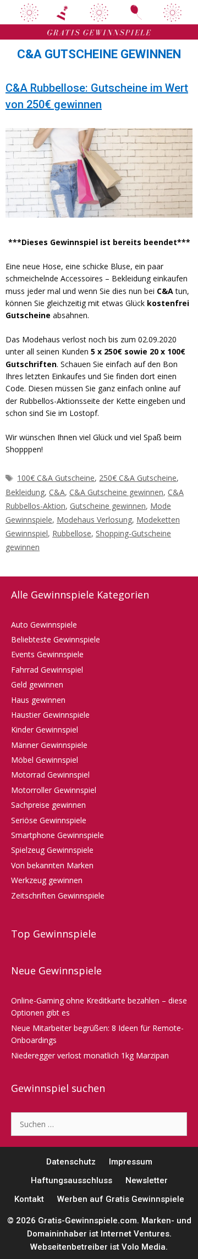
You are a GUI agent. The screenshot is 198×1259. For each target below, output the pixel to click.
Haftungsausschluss (71, 1180)
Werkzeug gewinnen (46, 880)
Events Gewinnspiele (47, 654)
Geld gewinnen (37, 684)
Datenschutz (71, 1162)
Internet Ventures (135, 1234)
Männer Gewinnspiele (49, 745)
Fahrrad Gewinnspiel (47, 669)
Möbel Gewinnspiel (44, 760)
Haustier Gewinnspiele (50, 714)
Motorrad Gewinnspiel (50, 774)
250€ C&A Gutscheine (138, 478)
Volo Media (144, 1247)
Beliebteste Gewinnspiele (55, 639)
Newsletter (146, 1180)
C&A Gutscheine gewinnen (116, 492)
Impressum (130, 1162)
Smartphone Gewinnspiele (57, 835)
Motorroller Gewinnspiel (53, 790)
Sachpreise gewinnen (48, 805)
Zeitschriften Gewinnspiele (58, 895)
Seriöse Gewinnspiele (48, 820)
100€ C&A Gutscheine (56, 478)
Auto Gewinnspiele (44, 624)
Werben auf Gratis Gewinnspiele (120, 1199)
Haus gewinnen (38, 700)
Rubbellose (71, 533)
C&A (57, 492)
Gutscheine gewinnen (108, 506)
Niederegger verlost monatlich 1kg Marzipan (90, 1055)
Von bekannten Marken (52, 865)
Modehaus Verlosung (94, 519)
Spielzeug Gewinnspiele (52, 850)
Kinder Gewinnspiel (44, 729)
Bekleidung (25, 492)
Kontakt (29, 1199)
